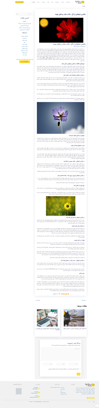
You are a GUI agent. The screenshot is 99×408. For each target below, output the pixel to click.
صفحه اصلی (68, 2)
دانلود (52, 2)
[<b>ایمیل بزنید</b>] (39, 392)
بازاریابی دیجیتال (24, 36)
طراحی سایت (24, 44)
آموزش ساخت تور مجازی (24, 29)
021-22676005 (24, 61)
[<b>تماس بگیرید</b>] (39, 388)
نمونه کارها (57, 2)
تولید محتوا (25, 40)
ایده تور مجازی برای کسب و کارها (24, 23)
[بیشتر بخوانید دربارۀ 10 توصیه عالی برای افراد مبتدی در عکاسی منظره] (74, 318)
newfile (24, 21)
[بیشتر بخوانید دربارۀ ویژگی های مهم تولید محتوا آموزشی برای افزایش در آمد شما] (47, 318)
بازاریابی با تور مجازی (25, 25)
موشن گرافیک (24, 52)
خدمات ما (62, 2)
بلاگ (89, 401)
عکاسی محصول (76, 164)
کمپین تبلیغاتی (24, 48)
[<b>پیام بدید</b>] (39, 396)
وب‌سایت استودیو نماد (79, 59)
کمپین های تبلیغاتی (64, 394)
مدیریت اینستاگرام (24, 50)
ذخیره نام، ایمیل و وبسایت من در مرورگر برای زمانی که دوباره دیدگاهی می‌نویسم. (63, 369)
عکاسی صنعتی (24, 46)
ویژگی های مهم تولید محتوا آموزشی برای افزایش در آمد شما (47, 329)
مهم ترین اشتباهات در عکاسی (76, 77)
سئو (24, 42)
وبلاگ (48, 2)
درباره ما (38, 2)
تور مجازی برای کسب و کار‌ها (24, 27)
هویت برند (25, 54)
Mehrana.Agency (39, 401)
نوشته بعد (37, 300)
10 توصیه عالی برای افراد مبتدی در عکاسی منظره (74, 328)
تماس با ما (43, 2)
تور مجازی (25, 38)
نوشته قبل (84, 300)
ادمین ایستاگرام (63, 392)
